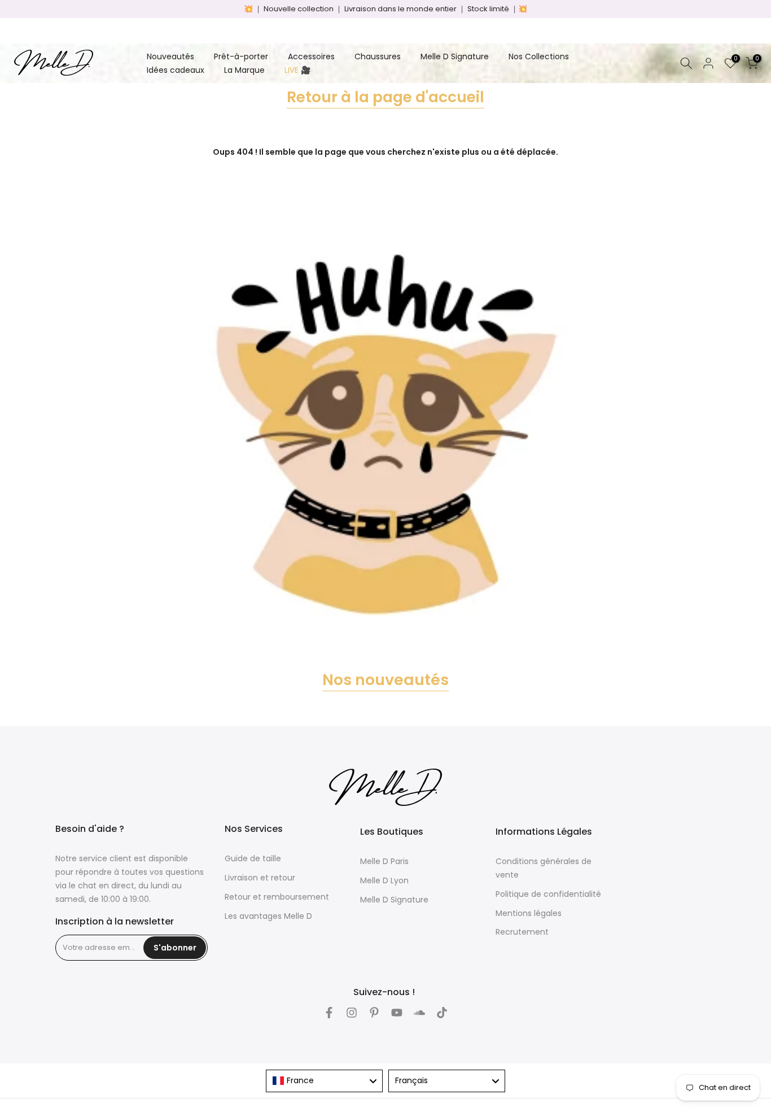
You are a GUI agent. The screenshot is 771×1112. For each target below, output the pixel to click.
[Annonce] (385, 9)
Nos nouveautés (385, 679)
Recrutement (522, 931)
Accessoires (311, 56)
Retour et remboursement (277, 896)
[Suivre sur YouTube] (396, 1012)
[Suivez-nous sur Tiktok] (442, 1012)
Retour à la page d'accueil (385, 96)
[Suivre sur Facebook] (329, 1012)
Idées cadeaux (175, 70)
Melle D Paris (384, 861)
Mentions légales (529, 913)
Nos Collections (539, 56)
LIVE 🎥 (297, 70)
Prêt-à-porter (241, 56)
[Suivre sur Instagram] (351, 1012)
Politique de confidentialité (548, 894)
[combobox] (324, 1081)
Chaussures (377, 56)
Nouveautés (170, 56)
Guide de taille (253, 858)
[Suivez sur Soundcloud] (419, 1012)
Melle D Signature (454, 56)
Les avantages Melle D (268, 916)
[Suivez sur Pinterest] (374, 1012)
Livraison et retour (260, 877)
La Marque (244, 70)
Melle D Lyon (384, 880)
